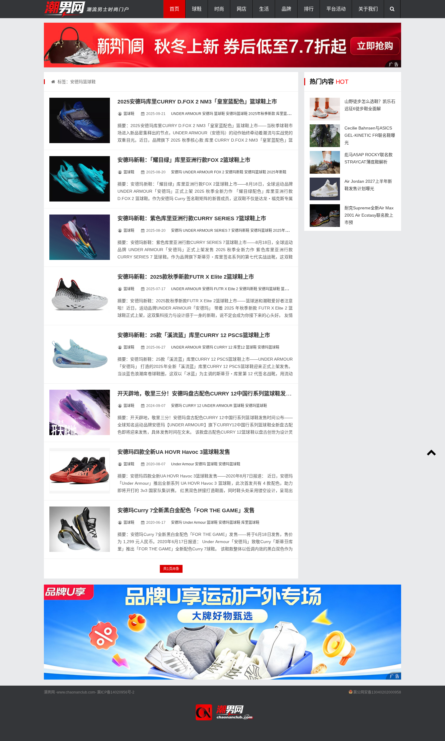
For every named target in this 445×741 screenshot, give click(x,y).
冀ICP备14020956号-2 (115, 692)
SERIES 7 (222, 230)
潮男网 (49, 692)
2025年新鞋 (276, 172)
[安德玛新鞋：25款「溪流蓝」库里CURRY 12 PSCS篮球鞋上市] (79, 354)
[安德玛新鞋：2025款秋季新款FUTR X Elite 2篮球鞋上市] (79, 295)
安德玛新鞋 (234, 172)
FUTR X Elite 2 (226, 289)
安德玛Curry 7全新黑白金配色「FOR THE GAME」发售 (186, 510)
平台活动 (336, 8)
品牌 (286, 8)
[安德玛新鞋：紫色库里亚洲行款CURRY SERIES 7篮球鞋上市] (79, 237)
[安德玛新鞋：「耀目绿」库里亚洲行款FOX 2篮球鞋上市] (79, 179)
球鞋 (197, 8)
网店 (241, 8)
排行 (309, 8)
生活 (264, 8)
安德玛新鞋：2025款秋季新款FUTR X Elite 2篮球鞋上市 (185, 277)
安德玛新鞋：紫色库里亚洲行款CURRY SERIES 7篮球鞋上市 (191, 218)
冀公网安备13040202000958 (377, 692)
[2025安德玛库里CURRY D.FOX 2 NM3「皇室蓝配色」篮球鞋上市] (79, 120)
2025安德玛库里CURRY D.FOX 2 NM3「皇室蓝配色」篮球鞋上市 (197, 102)
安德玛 (207, 114)
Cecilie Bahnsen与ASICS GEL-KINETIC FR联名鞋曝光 (369, 135)
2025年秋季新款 (262, 114)
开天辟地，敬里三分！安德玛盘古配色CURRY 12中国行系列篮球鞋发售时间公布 (215, 394)
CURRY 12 (223, 347)
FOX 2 (219, 172)
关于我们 (368, 8)
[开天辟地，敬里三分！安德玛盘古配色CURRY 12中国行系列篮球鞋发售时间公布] (79, 412)
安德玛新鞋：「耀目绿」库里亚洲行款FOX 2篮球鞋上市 (183, 160)
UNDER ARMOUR (186, 114)
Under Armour (182, 464)
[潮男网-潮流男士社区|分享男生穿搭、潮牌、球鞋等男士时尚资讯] (74, 9)
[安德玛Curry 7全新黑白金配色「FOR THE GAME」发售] (79, 529)
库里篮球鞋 (285, 114)
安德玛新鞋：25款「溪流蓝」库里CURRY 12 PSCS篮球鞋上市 (193, 335)
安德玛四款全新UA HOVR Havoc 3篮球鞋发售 (173, 452)
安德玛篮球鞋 (237, 114)
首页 (174, 8)
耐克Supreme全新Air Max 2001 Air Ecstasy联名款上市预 (369, 215)
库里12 (239, 347)
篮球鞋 (129, 114)
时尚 (219, 8)
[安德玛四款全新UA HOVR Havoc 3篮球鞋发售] (79, 470)
